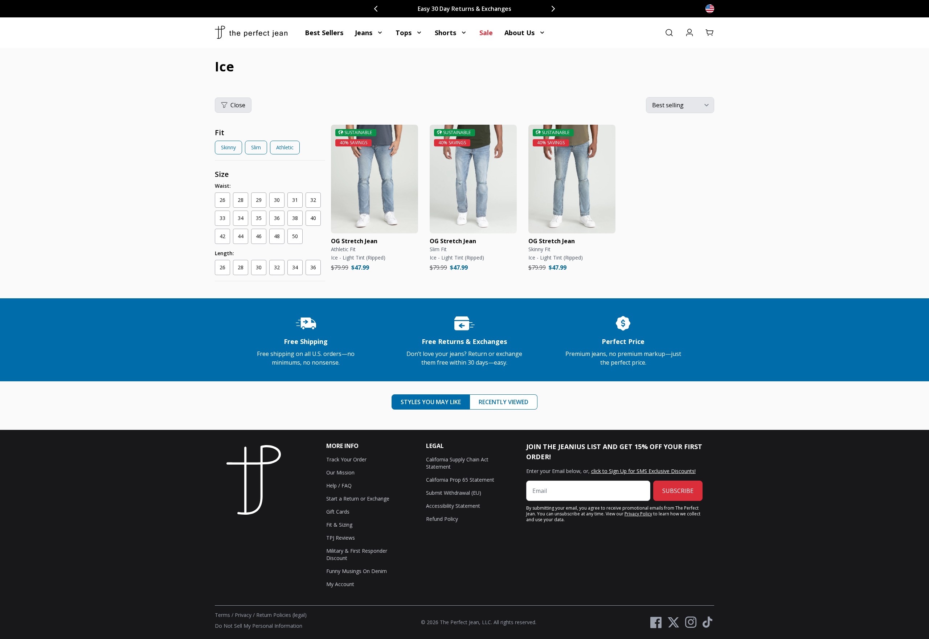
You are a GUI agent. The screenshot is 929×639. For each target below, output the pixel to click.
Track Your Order (346, 459)
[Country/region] (709, 8)
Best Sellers (324, 32)
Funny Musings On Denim (356, 571)
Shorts (445, 32)
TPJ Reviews (340, 537)
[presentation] (270, 143)
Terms (222, 614)
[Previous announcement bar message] (376, 8)
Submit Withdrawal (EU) (453, 492)
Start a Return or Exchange (357, 498)
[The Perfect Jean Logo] (251, 33)
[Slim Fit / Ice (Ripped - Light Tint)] (473, 179)
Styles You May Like (431, 402)
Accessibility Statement (453, 505)
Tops (404, 32)
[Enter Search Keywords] (669, 32)
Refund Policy (442, 518)
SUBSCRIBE (677, 491)
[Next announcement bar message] (553, 8)
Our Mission (340, 472)
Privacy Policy (638, 514)
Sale (486, 32)
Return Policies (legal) (281, 614)
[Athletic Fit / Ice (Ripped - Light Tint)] (374, 179)
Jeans (363, 32)
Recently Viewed (503, 402)
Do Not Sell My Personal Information (258, 625)
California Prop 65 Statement (460, 479)
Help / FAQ (339, 485)
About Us (519, 32)
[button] (710, 32)
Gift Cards (337, 511)
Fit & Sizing (339, 524)
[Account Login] (689, 32)
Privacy (243, 614)
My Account (340, 584)
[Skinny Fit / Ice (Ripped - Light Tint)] (571, 179)
